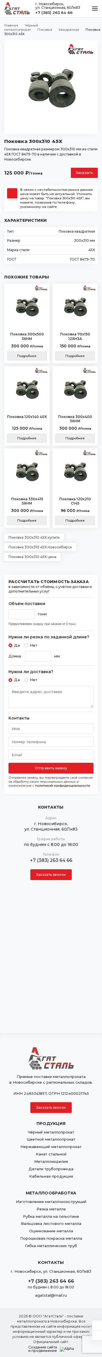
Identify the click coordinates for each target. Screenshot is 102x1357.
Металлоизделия (51, 1161)
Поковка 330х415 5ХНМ (27, 501)
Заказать (84, 173)
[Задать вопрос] (97, 1325)
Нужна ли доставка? (30, 672)
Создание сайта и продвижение (42, 1349)
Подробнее (27, 356)
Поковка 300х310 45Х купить (34, 537)
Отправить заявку (51, 768)
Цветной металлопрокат (51, 1139)
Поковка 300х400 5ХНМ (75, 419)
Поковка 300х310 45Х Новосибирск (40, 547)
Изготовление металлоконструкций (51, 1201)
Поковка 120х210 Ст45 (75, 501)
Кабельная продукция (51, 1176)
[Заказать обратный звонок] (97, 1335)
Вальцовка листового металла (51, 1223)
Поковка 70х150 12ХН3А (75, 336)
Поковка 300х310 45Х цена (32, 557)
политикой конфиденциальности (62, 786)
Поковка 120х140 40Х (27, 417)
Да (17, 645)
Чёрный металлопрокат (51, 1132)
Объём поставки (26, 604)
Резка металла (51, 1209)
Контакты (18, 718)
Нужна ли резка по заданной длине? (48, 637)
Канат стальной (51, 1154)
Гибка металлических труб (51, 1245)
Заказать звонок (51, 874)
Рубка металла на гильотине (51, 1216)
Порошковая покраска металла (51, 1238)
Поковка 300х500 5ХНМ (27, 336)
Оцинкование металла (51, 1231)
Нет (33, 645)
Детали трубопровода (51, 1169)
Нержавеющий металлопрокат (51, 1146)
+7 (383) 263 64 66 (54, 12)
